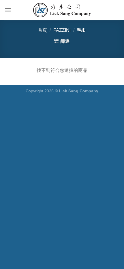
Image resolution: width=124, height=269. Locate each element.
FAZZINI (62, 30)
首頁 (42, 30)
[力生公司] (62, 10)
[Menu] (7, 10)
